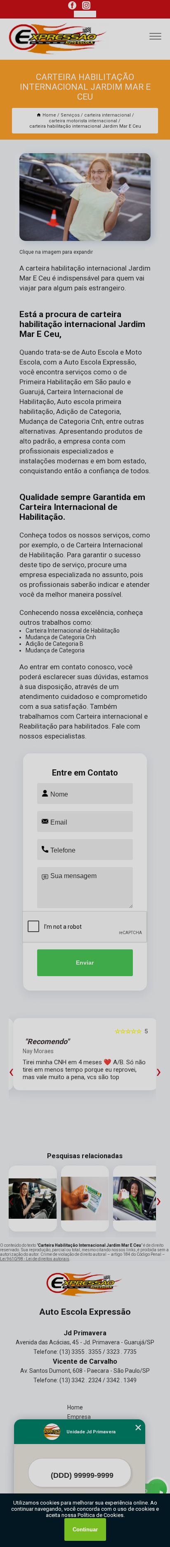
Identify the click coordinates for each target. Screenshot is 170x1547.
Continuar (85, 1529)
